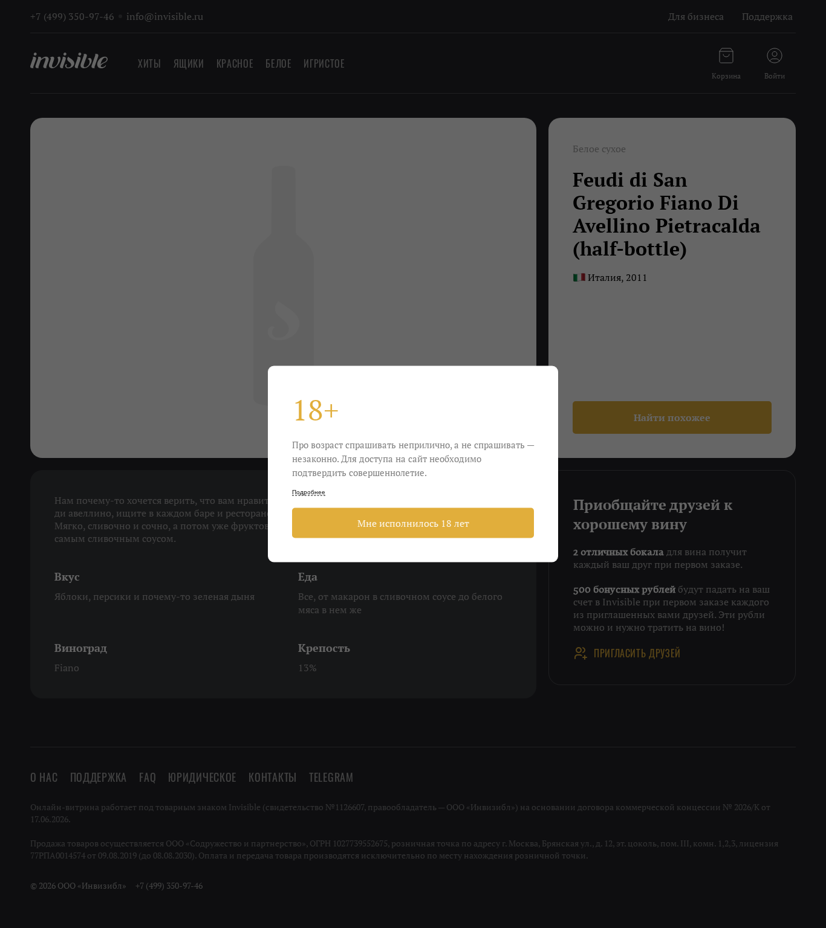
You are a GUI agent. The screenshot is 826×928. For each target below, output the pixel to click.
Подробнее (308, 492)
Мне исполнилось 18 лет (413, 523)
